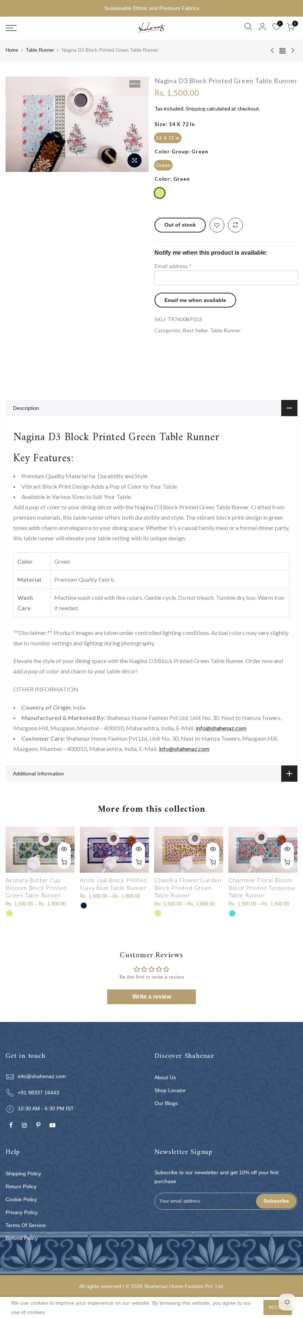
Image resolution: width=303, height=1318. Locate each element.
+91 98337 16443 (38, 1092)
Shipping (195, 108)
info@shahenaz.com (221, 727)
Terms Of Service (26, 1225)
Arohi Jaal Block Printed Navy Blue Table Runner (113, 883)
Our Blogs (166, 1103)
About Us (165, 1077)
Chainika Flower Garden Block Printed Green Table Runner (188, 887)
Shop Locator (170, 1090)
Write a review (151, 996)
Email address (172, 266)
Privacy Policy (22, 1212)
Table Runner (40, 50)
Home (12, 50)
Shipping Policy (23, 1173)
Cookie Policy (21, 1199)
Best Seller (195, 330)
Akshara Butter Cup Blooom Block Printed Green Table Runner (36, 887)
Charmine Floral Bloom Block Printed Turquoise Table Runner (262, 887)
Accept (278, 1307)
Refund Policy (22, 1238)
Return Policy (21, 1186)
